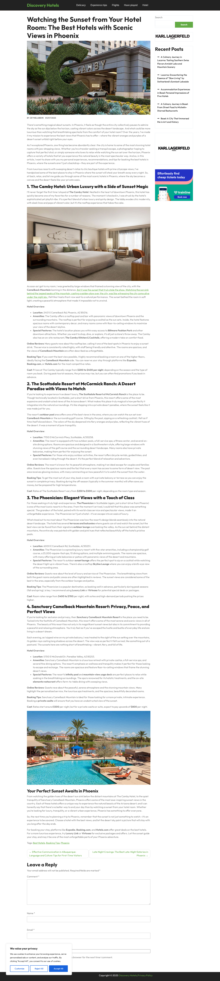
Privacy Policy (145, 975)
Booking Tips (53, 842)
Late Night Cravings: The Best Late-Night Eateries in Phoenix (120, 853)
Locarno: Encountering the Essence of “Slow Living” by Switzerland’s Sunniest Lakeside (173, 78)
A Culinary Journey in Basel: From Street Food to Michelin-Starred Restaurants (172, 107)
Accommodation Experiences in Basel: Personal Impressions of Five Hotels (173, 93)
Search (159, 17)
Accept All (58, 968)
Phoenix (65, 842)
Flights (115, 5)
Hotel (145, 5)
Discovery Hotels (43, 5)
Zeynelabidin (37, 118)
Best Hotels (39, 842)
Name (31, 913)
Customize (19, 968)
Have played (131, 5)
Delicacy (81, 5)
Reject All (39, 968)
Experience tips (99, 5)
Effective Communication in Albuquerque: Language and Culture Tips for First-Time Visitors (55, 853)
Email (31, 929)
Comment (33, 876)
